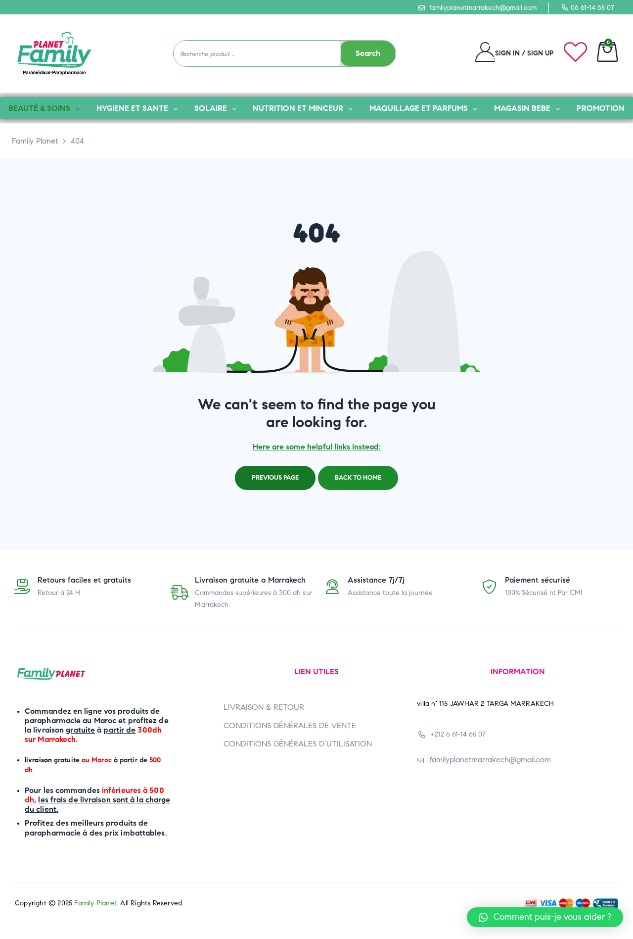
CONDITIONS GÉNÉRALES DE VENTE (290, 725)
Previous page (275, 478)
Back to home (358, 478)
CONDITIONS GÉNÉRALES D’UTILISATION (298, 743)
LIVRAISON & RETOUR (264, 707)
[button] (545, 917)
